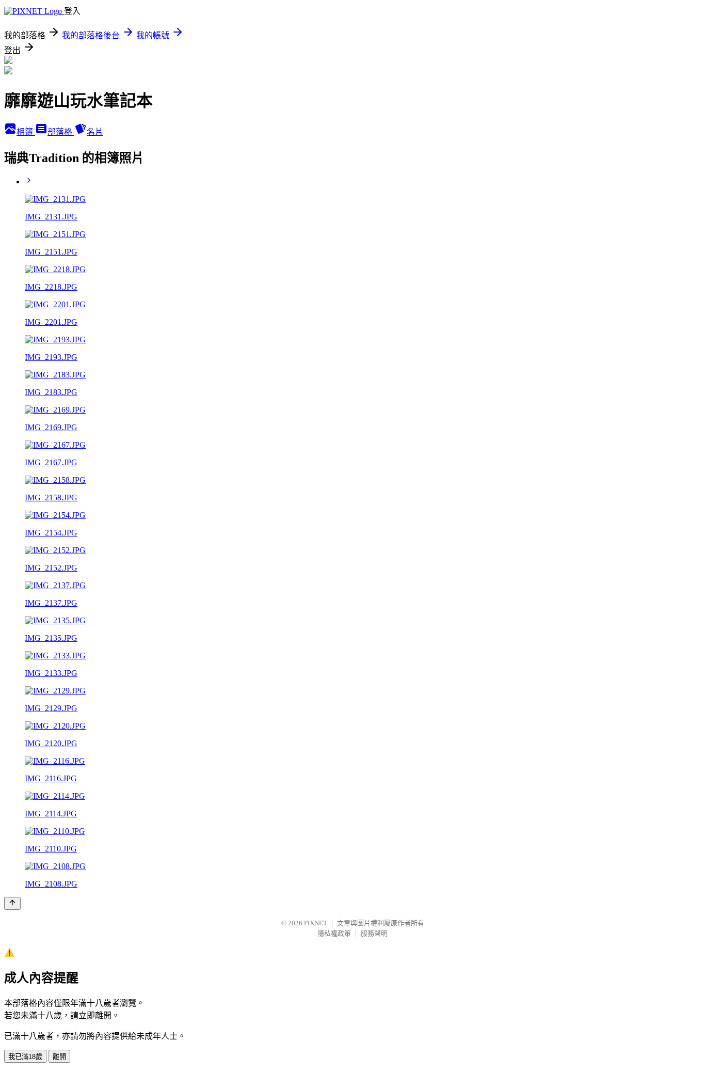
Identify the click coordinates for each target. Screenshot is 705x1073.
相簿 (26, 132)
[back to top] (12, 903)
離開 (59, 1057)
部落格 (60, 132)
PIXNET (315, 923)
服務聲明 (374, 933)
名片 (95, 132)
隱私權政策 (334, 933)
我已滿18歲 (25, 1057)
